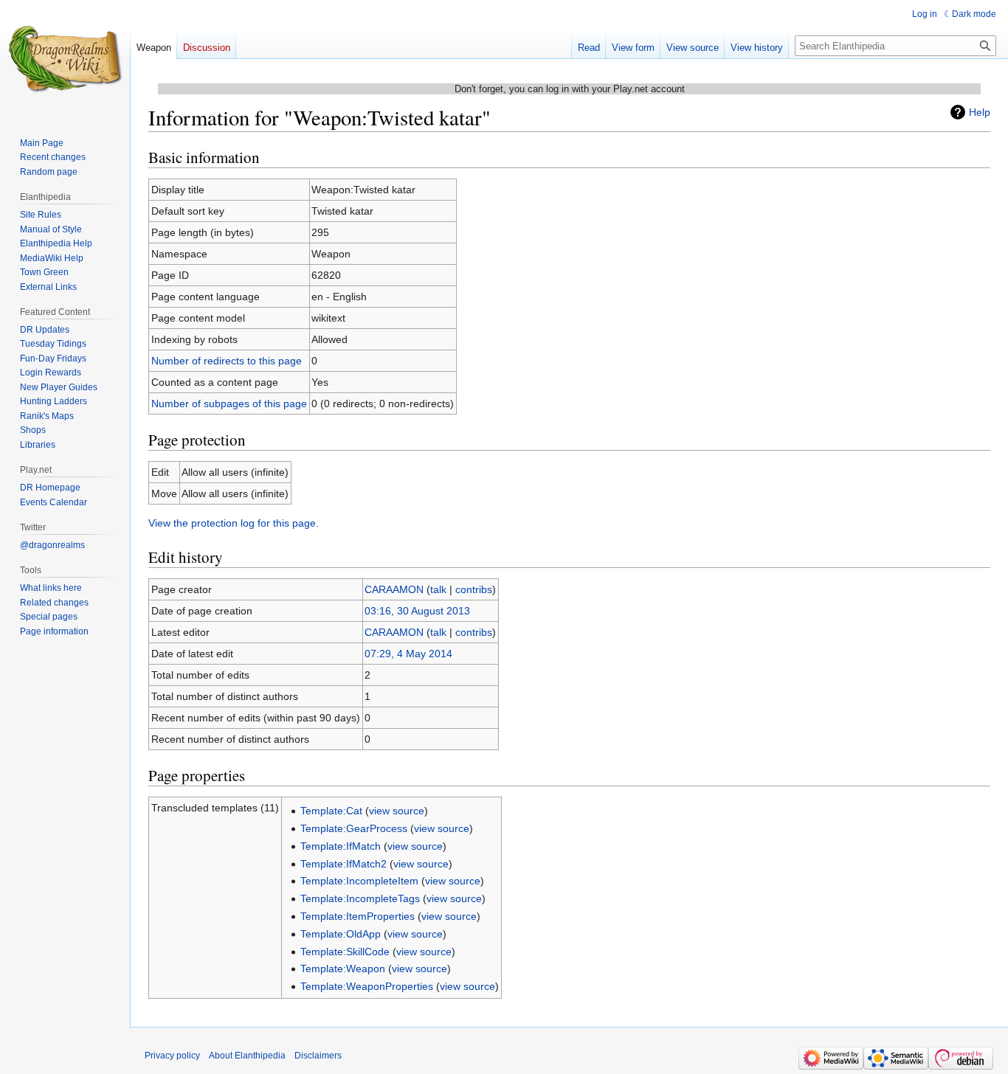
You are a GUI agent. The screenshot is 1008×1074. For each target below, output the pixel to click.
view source (396, 811)
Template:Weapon (342, 968)
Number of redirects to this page (226, 361)
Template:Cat (331, 811)
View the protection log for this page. (233, 523)
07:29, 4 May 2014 (408, 653)
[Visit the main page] (65, 59)
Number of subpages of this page (229, 403)
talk (438, 589)
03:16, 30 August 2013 (417, 611)
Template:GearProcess (353, 828)
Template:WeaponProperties (366, 986)
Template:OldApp (340, 934)
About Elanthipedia (247, 1055)
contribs (473, 589)
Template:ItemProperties (357, 916)
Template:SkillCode (345, 951)
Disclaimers (318, 1055)
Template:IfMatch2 (343, 864)
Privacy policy (172, 1055)
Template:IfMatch (340, 846)
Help (979, 112)
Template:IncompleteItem (359, 881)
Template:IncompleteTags (360, 898)
